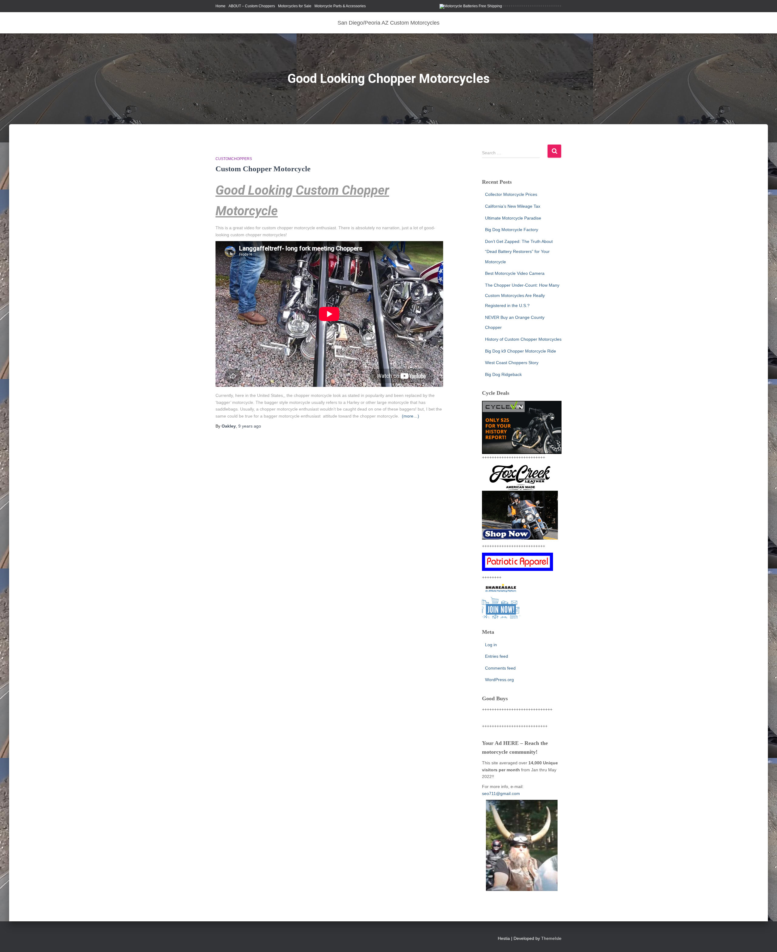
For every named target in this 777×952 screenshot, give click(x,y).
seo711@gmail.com (501, 793)
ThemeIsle (551, 938)
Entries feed (496, 656)
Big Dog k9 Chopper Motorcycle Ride (520, 351)
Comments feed (500, 668)
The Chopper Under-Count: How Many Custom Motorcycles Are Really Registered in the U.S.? (522, 295)
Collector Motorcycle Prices (511, 194)
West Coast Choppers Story (511, 362)
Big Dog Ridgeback (503, 374)
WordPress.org (499, 679)
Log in (491, 644)
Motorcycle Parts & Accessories (340, 6)
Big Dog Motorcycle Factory (511, 229)
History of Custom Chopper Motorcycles (523, 339)
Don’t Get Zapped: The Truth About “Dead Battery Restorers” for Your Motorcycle (519, 251)
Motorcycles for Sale (294, 6)
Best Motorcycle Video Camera (515, 273)
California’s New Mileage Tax (512, 206)
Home (220, 6)
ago (249, 426)
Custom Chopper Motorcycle (262, 169)
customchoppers (233, 159)
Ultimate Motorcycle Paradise (513, 218)
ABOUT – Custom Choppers (252, 6)
